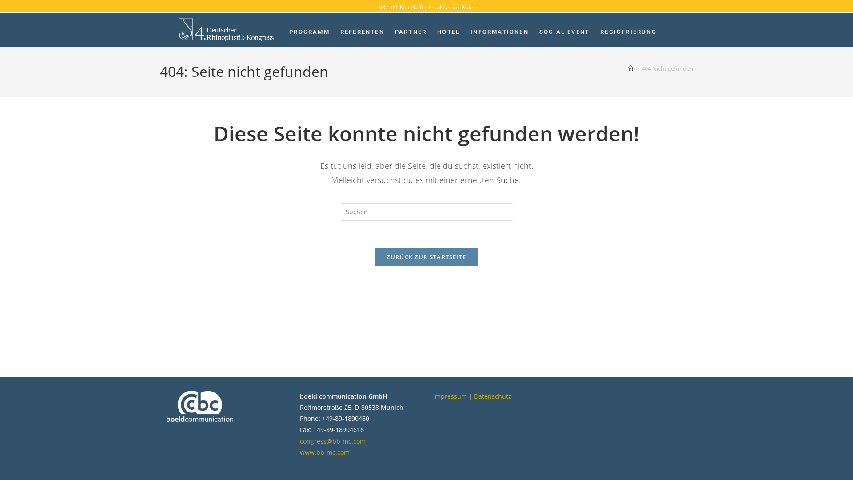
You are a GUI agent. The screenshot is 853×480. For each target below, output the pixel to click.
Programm (309, 31)
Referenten (362, 31)
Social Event (564, 31)
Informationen (499, 31)
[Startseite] (630, 68)
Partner (410, 31)
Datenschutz (492, 396)
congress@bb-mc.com (333, 441)
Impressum (450, 396)
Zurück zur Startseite (426, 257)
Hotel (448, 31)
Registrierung (628, 31)
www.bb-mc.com (325, 452)
